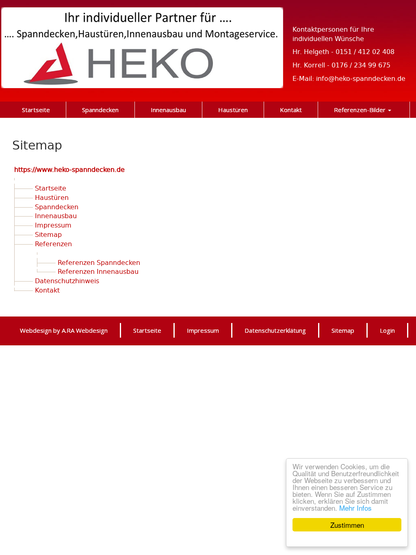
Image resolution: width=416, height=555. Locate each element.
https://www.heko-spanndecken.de (69, 169)
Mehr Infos (355, 508)
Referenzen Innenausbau (98, 271)
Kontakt (47, 290)
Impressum (53, 225)
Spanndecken (56, 207)
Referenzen (53, 243)
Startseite (50, 188)
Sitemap (48, 234)
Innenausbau (56, 215)
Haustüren (52, 197)
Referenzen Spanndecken (99, 262)
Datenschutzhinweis (67, 280)
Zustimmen (347, 525)
